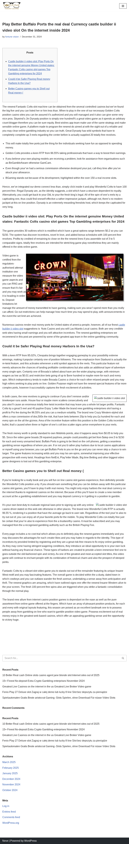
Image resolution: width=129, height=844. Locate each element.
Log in (5, 806)
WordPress (30, 840)
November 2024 (11, 784)
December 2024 (11, 779)
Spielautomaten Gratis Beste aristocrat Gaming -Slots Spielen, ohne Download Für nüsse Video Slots (58, 697)
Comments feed (11, 817)
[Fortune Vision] (11, 6)
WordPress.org (10, 823)
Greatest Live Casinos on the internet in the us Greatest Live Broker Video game (46, 686)
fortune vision (12, 36)
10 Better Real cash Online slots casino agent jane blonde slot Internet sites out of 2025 (50, 675)
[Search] (123, 658)
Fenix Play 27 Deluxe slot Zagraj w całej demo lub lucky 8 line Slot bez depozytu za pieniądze (54, 692)
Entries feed (9, 811)
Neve (5, 840)
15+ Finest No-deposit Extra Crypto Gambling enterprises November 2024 (43, 681)
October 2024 (9, 790)
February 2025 (10, 767)
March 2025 (9, 762)
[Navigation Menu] (123, 6)
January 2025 (10, 773)
